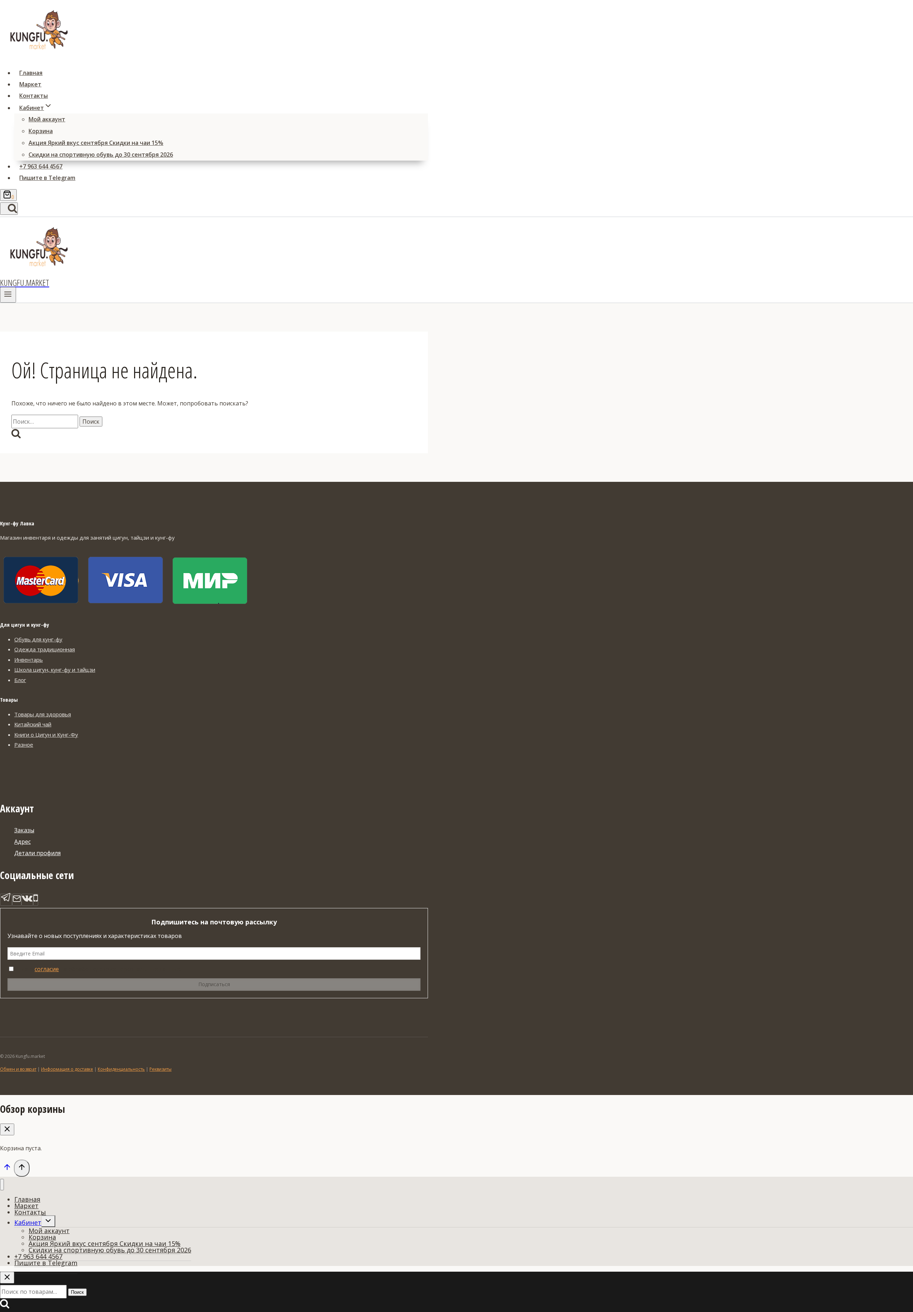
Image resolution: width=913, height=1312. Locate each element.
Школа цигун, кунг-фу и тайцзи (54, 669)
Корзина (41, 131)
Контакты (33, 96)
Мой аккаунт (47, 119)
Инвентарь (28, 659)
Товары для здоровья (42, 714)
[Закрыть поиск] (7, 1277)
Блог (20, 679)
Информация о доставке (67, 1069)
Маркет (30, 84)
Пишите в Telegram (47, 178)
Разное (23, 744)
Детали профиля (37, 853)
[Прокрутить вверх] (7, 1168)
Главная (30, 73)
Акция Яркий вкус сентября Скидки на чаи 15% (96, 143)
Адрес (22, 842)
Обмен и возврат (18, 1069)
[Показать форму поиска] (9, 208)
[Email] (16, 900)
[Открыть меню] (8, 295)
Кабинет (27, 1222)
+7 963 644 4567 (40, 166)
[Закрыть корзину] (7, 1129)
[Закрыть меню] (2, 1185)
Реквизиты (160, 1069)
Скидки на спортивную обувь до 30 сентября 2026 (101, 154)
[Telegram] (6, 900)
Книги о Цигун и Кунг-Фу (46, 734)
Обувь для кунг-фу (38, 639)
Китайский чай (32, 724)
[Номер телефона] (35, 900)
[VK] (27, 900)
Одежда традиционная (44, 649)
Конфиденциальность (121, 1069)
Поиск (77, 1292)
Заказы (24, 830)
